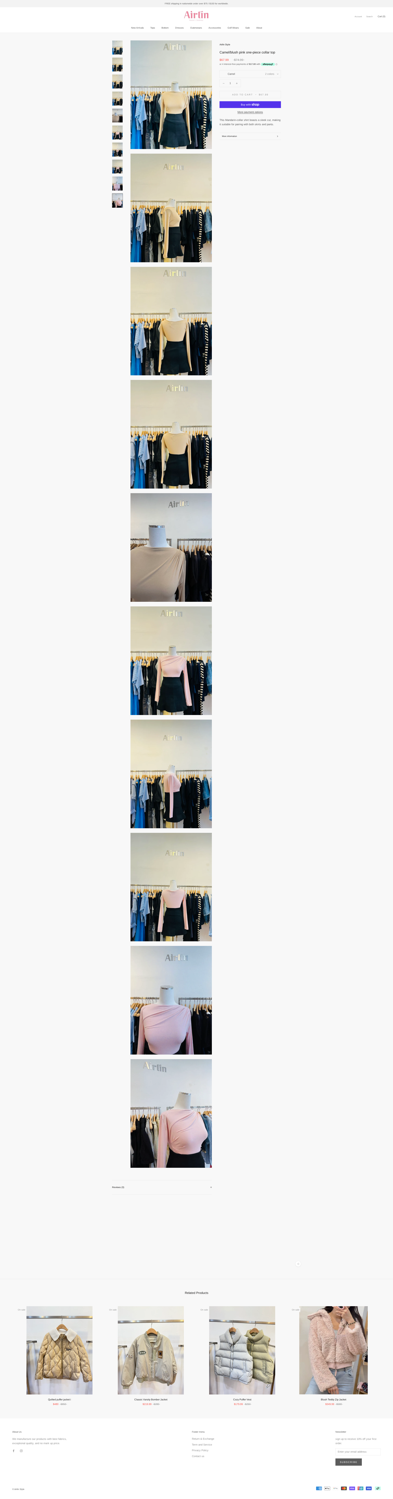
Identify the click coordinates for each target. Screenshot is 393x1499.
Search (369, 16)
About (259, 27)
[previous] (9, 1352)
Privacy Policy (200, 1450)
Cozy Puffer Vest (242, 1399)
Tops (152, 27)
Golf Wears (233, 27)
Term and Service (202, 1444)
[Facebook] (13, 1451)
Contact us (198, 1456)
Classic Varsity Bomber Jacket (150, 1399)
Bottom (165, 27)
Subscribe (348, 1462)
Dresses (179, 27)
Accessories (214, 27)
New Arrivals (137, 27)
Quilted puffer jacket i (59, 1399)
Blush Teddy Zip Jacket (333, 1399)
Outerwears (196, 27)
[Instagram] (21, 1451)
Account (358, 16)
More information (229, 136)
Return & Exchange (203, 1438)
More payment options (250, 112)
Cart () (381, 16)
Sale (247, 27)
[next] (383, 1352)
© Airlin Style (18, 1489)
